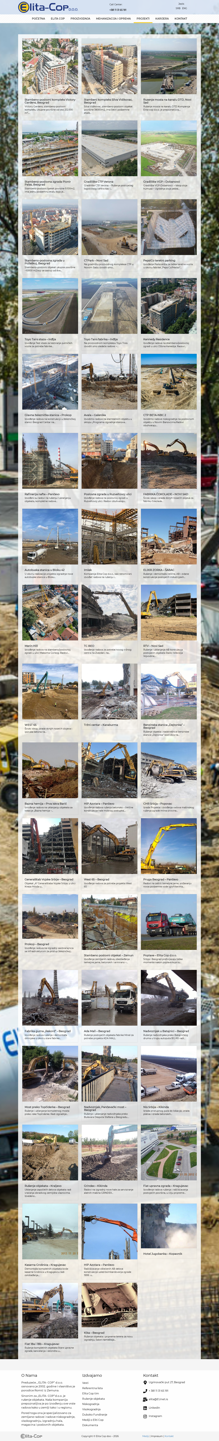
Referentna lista (92, 1388)
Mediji (145, 1436)
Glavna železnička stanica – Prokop (48, 415)
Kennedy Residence (156, 339)
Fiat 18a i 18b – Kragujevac (42, 1344)
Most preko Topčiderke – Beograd (47, 1107)
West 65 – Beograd (96, 879)
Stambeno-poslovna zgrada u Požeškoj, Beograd (44, 262)
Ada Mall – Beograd (97, 1031)
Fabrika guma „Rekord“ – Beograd (48, 1031)
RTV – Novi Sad (153, 645)
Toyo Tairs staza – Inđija (40, 339)
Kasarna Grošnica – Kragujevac (45, 1264)
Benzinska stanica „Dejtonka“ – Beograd (164, 726)
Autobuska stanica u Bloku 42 (45, 570)
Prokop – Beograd (37, 944)
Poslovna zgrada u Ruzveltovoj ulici (108, 494)
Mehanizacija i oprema (113, 18)
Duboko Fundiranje (94, 1414)
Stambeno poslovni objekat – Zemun (108, 955)
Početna (38, 18)
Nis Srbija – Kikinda (156, 1107)
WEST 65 (31, 724)
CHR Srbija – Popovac (157, 803)
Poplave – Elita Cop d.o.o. (160, 955)
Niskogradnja (90, 1404)
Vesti (85, 1382)
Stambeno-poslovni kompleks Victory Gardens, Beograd (50, 101)
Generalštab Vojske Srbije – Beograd (49, 879)
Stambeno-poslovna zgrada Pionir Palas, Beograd (48, 183)
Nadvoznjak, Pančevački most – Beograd (105, 1108)
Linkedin (154, 1407)
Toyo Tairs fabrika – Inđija (101, 339)
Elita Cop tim (90, 1393)
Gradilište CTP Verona (98, 181)
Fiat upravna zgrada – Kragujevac (165, 1185)
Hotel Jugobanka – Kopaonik (162, 1253)
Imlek (88, 570)
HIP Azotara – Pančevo (99, 803)
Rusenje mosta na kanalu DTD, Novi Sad (167, 101)
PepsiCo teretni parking (159, 260)
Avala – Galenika (95, 415)
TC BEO (89, 645)
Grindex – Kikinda (95, 1185)
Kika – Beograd (94, 1332)
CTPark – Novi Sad (96, 260)
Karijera (162, 18)
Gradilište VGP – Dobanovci (161, 181)
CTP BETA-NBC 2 (154, 415)
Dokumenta (90, 1425)
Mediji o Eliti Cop (93, 1419)
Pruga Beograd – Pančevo (160, 879)
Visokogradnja (91, 1409)
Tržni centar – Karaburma (101, 724)
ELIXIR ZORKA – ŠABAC (158, 570)
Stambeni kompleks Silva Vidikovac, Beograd (108, 101)
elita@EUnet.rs (158, 1399)
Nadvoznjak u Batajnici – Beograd (166, 1031)
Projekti (143, 18)
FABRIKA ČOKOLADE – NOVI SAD (165, 494)
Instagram (155, 1416)
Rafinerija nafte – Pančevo (42, 494)
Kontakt (181, 18)
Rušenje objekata (93, 1398)
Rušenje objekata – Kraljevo (43, 1185)
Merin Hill (31, 645)
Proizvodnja (80, 18)
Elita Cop (58, 18)
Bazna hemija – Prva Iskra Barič (46, 803)
